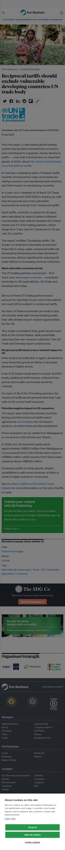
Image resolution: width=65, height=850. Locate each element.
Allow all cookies (32, 835)
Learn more (10, 818)
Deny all (32, 827)
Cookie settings (32, 842)
